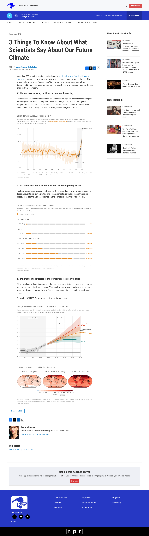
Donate (136, 6)
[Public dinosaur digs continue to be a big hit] (114, 84)
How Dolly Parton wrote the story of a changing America (129, 150)
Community (83, 23)
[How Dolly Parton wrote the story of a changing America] (114, 148)
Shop (95, 23)
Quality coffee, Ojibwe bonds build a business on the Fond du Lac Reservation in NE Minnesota (130, 67)
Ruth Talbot (32, 67)
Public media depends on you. (74, 472)
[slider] (19, 16)
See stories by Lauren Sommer (35, 434)
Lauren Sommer (21, 67)
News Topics (32, 23)
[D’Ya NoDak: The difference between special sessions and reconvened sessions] (114, 44)
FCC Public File (87, 507)
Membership (58, 507)
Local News (126, 40)
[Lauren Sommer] (14, 432)
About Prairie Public (60, 498)
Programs (56, 23)
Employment (86, 498)
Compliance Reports (89, 502)
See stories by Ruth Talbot (21, 449)
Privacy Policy (115, 498)
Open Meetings (116, 502)
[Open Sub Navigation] (13, 23)
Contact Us (57, 502)
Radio (44, 23)
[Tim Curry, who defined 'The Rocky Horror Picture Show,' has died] (114, 110)
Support (70, 23)
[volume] (16, 15)
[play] (9, 16)
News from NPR (15, 34)
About (19, 23)
